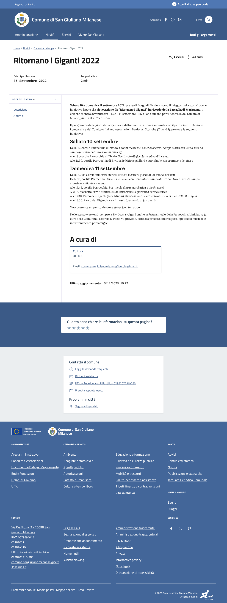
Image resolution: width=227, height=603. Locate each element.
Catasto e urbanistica (77, 480)
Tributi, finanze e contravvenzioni (138, 486)
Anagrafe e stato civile (78, 460)
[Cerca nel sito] (208, 20)
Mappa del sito (66, 589)
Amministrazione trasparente (135, 528)
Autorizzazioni (73, 473)
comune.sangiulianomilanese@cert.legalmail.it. (109, 266)
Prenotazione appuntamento (82, 540)
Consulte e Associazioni (27, 460)
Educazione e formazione (133, 454)
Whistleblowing (73, 559)
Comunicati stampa (181, 460)
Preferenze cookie (23, 589)
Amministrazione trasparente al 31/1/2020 (137, 537)
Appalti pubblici (73, 467)
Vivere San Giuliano (91, 34)
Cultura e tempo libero (78, 486)
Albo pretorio (124, 547)
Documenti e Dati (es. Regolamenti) (35, 467)
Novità (50, 34)
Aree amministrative (24, 454)
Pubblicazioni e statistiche (185, 473)
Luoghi (172, 508)
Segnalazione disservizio (79, 534)
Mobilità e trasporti (128, 473)
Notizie (172, 467)
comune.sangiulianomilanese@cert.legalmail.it (35, 564)
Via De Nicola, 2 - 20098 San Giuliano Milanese (30, 530)
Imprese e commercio (130, 467)
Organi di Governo (23, 480)
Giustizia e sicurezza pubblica (135, 460)
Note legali (123, 566)
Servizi (66, 34)
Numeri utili (71, 553)
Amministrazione (26, 34)
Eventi (172, 502)
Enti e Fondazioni (23, 473)
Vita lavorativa (125, 492)
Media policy (45, 589)
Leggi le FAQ (71, 528)
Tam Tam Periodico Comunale (187, 480)
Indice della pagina (22, 99)
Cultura (78, 251)
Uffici (14, 486)
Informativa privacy (129, 559)
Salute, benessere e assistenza (136, 480)
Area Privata (86, 589)
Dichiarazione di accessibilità (135, 572)
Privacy (121, 553)
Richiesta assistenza (76, 547)
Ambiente (69, 454)
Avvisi (172, 454)
